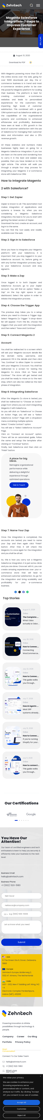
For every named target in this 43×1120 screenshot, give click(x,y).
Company (7, 1036)
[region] (21, 1097)
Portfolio (7, 1041)
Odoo (25, 613)
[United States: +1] (4, 914)
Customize (21, 1109)
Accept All (21, 1102)
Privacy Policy (22, 1041)
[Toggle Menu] (38, 5)
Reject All (22, 1115)
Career (20, 1036)
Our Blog (32, 1036)
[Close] (40, 1076)
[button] (31, 5)
